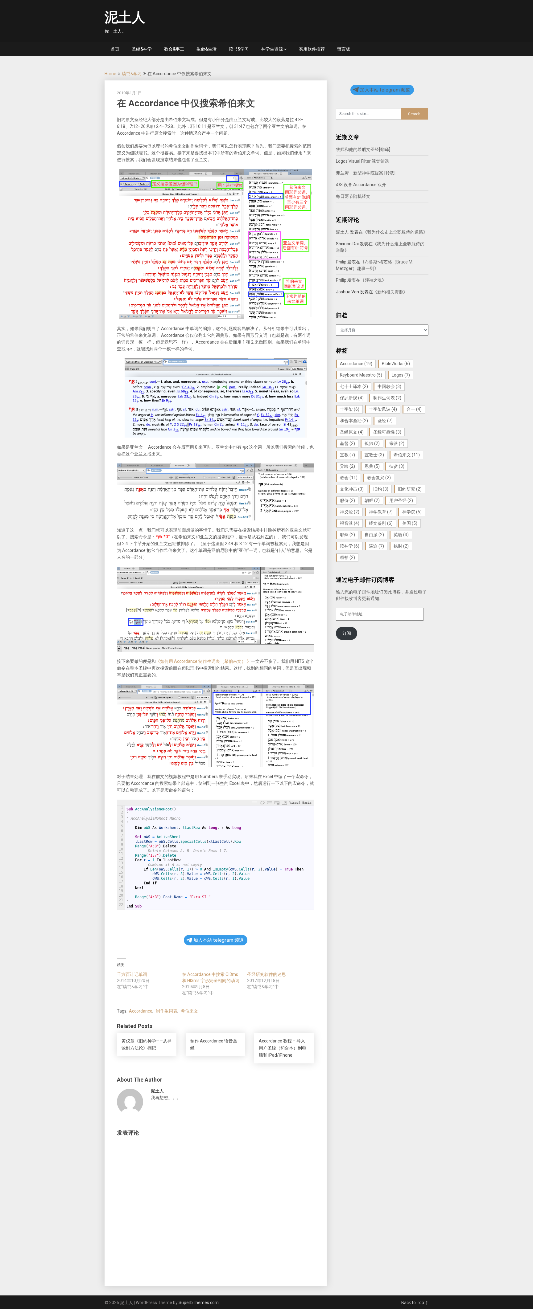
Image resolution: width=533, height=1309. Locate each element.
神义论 (349, 511)
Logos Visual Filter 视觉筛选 (362, 161)
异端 (347, 466)
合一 (414, 409)
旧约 (380, 489)
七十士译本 (354, 386)
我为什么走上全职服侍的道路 (395, 232)
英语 (401, 534)
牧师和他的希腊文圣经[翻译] (363, 149)
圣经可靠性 (387, 432)
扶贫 (396, 466)
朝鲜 (372, 500)
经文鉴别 (381, 523)
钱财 (401, 546)
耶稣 (347, 534)
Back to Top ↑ (414, 1302)
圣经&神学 (142, 49)
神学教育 (381, 511)
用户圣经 (401, 500)
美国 (409, 523)
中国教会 (389, 386)
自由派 (374, 534)
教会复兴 (379, 477)
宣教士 (374, 454)
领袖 (347, 557)
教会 (348, 477)
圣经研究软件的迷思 (266, 974)
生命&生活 (206, 49)
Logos (401, 375)
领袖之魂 (373, 280)
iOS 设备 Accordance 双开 (361, 184)
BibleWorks (396, 363)
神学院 (412, 511)
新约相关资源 (390, 291)
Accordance (140, 1011)
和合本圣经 (354, 420)
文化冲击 (352, 489)
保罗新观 (352, 397)
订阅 (346, 633)
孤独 (372, 443)
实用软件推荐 (312, 49)
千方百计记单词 (132, 974)
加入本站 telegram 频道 (218, 940)
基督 (347, 443)
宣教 (347, 454)
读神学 (349, 546)
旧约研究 (410, 489)
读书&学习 (239, 49)
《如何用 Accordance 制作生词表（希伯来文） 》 (203, 661)
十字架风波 (383, 409)
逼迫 (376, 546)
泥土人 (125, 17)
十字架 (349, 409)
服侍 (347, 500)
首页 (115, 49)
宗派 (396, 443)
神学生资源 (272, 49)
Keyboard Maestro (361, 375)
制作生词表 (166, 1011)
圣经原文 (352, 432)
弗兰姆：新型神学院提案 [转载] (365, 172)
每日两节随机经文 (353, 196)
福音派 (349, 523)
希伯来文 (189, 1011)
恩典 (372, 466)
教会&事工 (174, 49)
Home (110, 73)
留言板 (343, 49)
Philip (341, 261)
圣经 (385, 420)
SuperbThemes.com (199, 1302)
